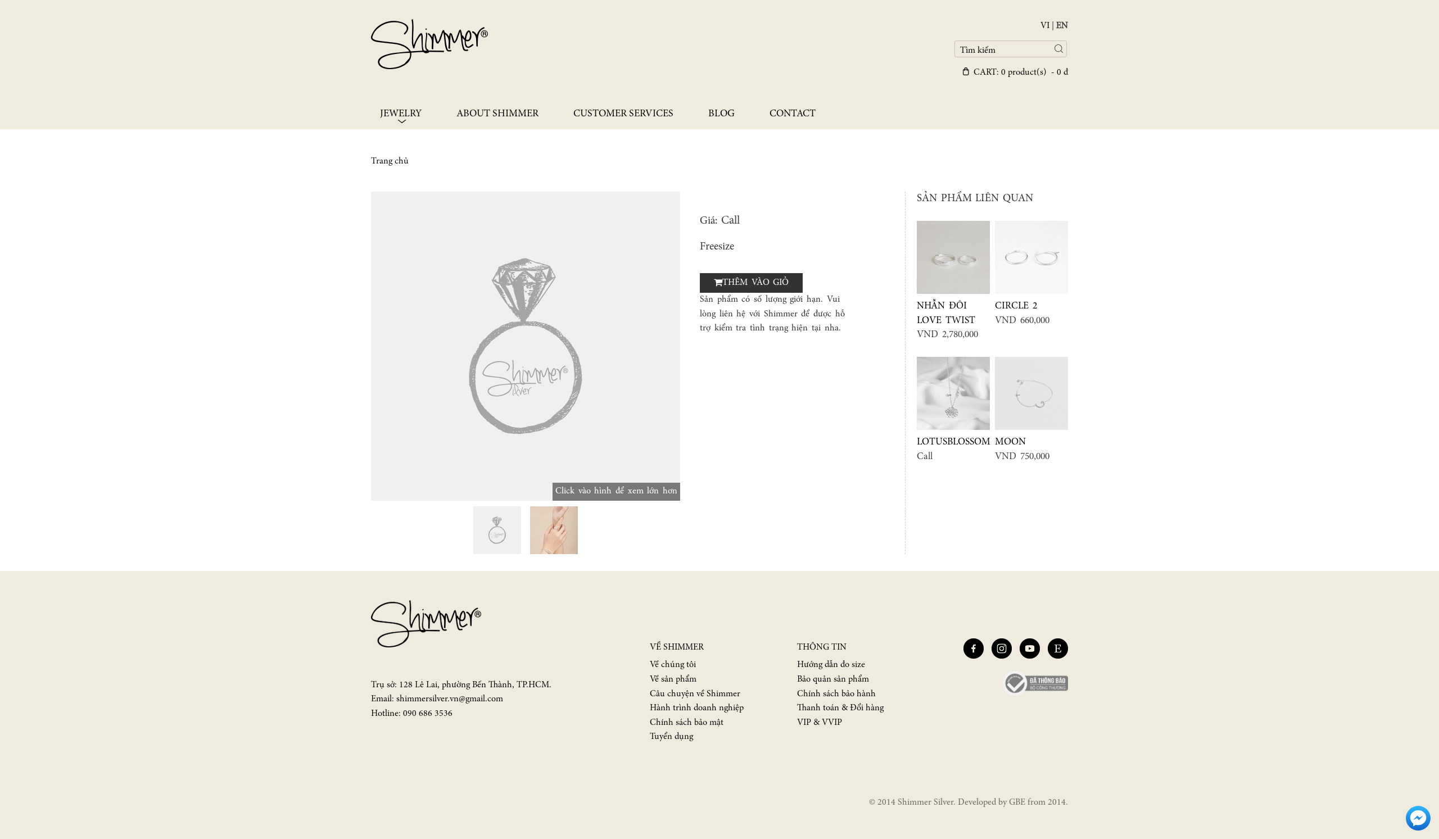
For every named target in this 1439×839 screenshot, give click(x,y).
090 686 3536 (427, 713)
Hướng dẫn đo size (831, 664)
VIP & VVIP (819, 722)
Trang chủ (390, 161)
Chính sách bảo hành (836, 694)
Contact (793, 114)
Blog (721, 114)
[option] (525, 346)
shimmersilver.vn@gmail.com (449, 699)
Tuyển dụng (671, 736)
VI (1044, 25)
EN (1062, 25)
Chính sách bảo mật (686, 722)
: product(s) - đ (1021, 72)
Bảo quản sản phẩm (833, 679)
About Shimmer (497, 114)
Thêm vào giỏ (755, 282)
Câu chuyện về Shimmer (695, 694)
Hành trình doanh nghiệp (697, 708)
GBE (1017, 802)
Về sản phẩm (673, 679)
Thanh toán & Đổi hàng (840, 708)
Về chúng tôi (673, 664)
